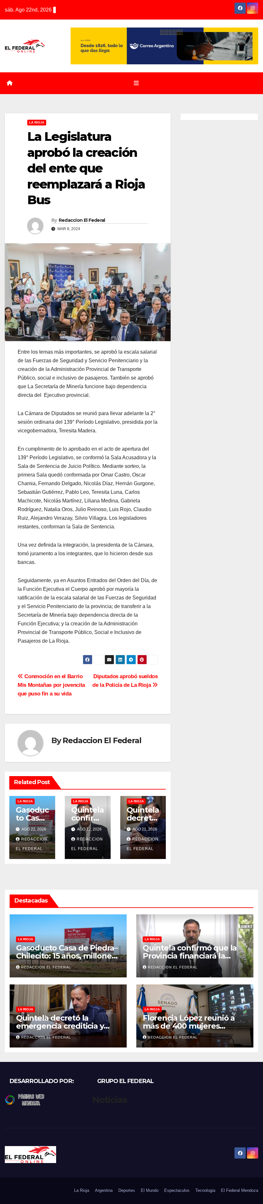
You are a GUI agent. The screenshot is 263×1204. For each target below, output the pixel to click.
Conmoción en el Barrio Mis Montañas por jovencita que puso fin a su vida (51, 685)
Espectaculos (177, 1190)
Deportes (126, 1190)
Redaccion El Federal (82, 220)
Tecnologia (205, 1190)
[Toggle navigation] (136, 83)
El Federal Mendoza (239, 1190)
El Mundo (149, 1190)
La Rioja (36, 122)
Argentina (104, 1190)
